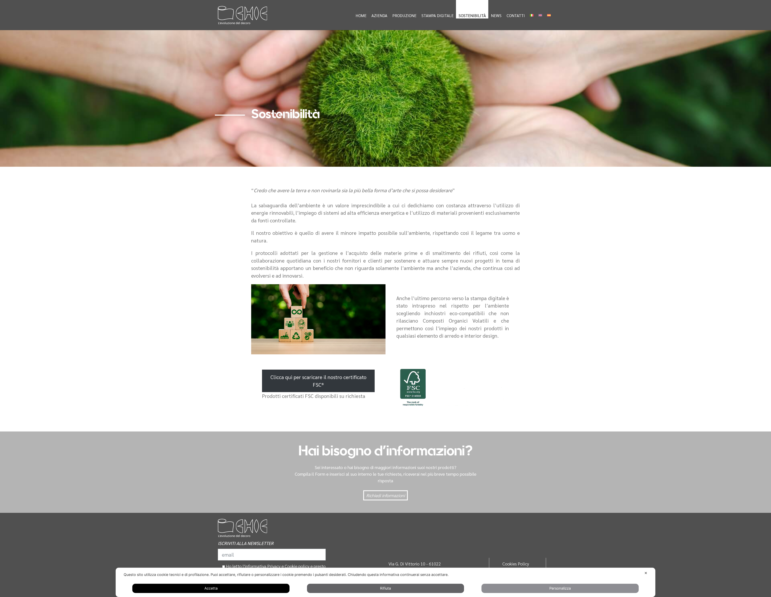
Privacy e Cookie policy (288, 566)
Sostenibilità (472, 15)
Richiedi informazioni (385, 495)
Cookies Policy (515, 563)
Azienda (379, 15)
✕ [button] (645, 573)
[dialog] (385, 582)
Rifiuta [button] (385, 588)
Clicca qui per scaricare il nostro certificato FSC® (318, 381)
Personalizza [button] (560, 588)
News (496, 15)
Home (361, 15)
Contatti (516, 15)
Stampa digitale (437, 15)
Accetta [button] (211, 588)
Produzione (404, 15)
